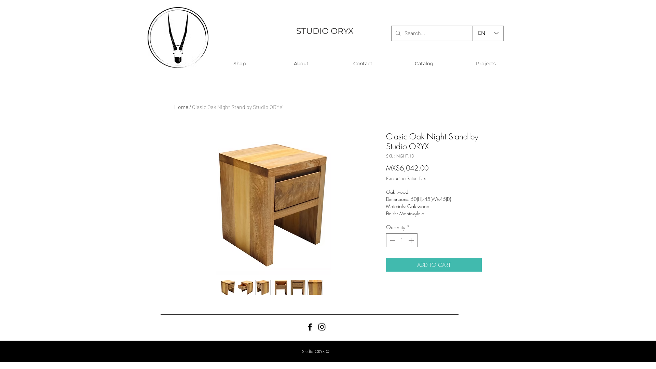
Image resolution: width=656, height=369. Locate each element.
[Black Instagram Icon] (322, 327)
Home (181, 107)
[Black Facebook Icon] (310, 327)
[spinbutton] (402, 240)
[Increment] (411, 240)
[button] (239, 63)
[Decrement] (392, 240)
